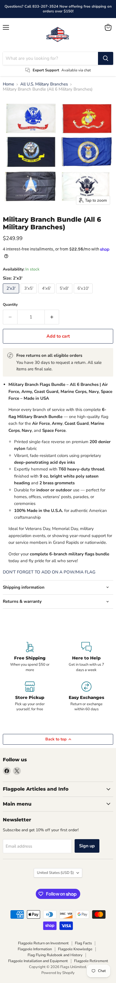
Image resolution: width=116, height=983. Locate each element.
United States (55, 872)
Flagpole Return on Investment (43, 943)
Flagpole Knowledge (75, 949)
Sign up (87, 846)
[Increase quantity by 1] (52, 317)
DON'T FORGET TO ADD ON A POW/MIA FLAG (49, 572)
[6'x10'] (84, 295)
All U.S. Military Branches (44, 84)
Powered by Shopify (58, 972)
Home (8, 84)
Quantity (10, 305)
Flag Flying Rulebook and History (55, 955)
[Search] (105, 58)
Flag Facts (83, 943)
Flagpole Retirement (91, 961)
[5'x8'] (65, 295)
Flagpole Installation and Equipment (38, 961)
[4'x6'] (47, 295)
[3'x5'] (29, 295)
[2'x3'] (12, 295)
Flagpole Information (35, 949)
